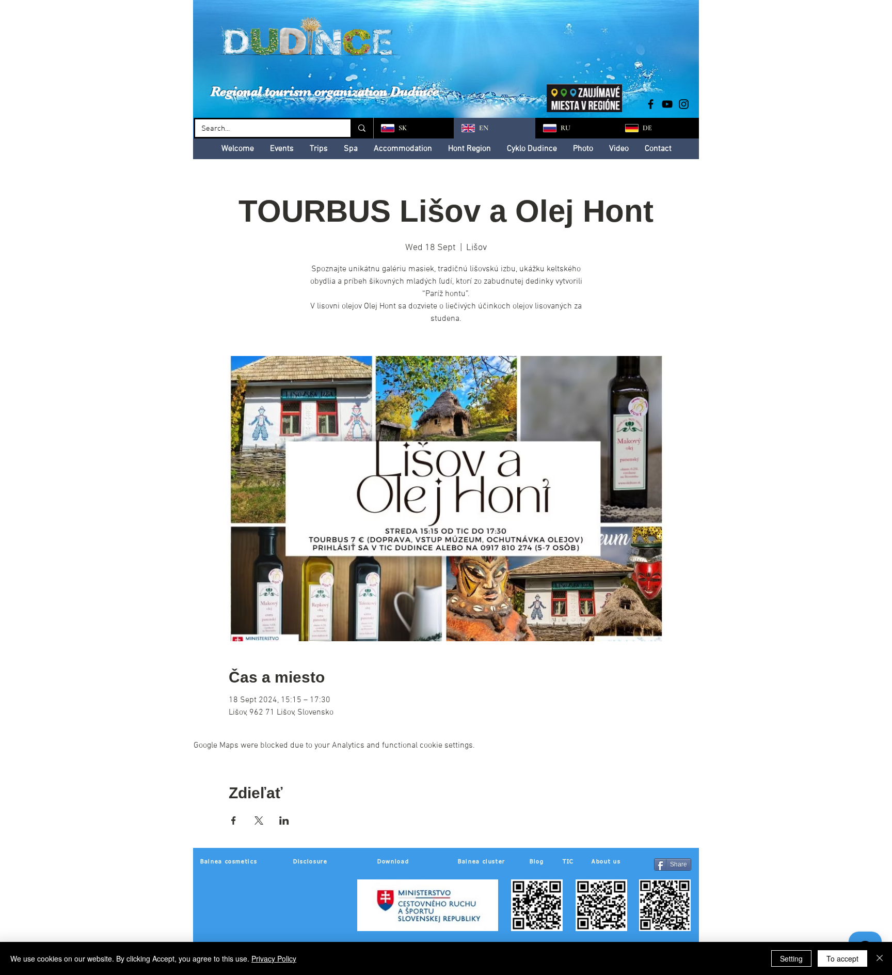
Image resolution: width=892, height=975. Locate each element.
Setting (791, 958)
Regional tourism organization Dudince (325, 91)
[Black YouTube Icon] (667, 104)
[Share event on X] (259, 820)
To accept (842, 958)
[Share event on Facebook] (233, 820)
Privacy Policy (273, 958)
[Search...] (361, 128)
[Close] (879, 958)
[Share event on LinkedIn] (284, 820)
